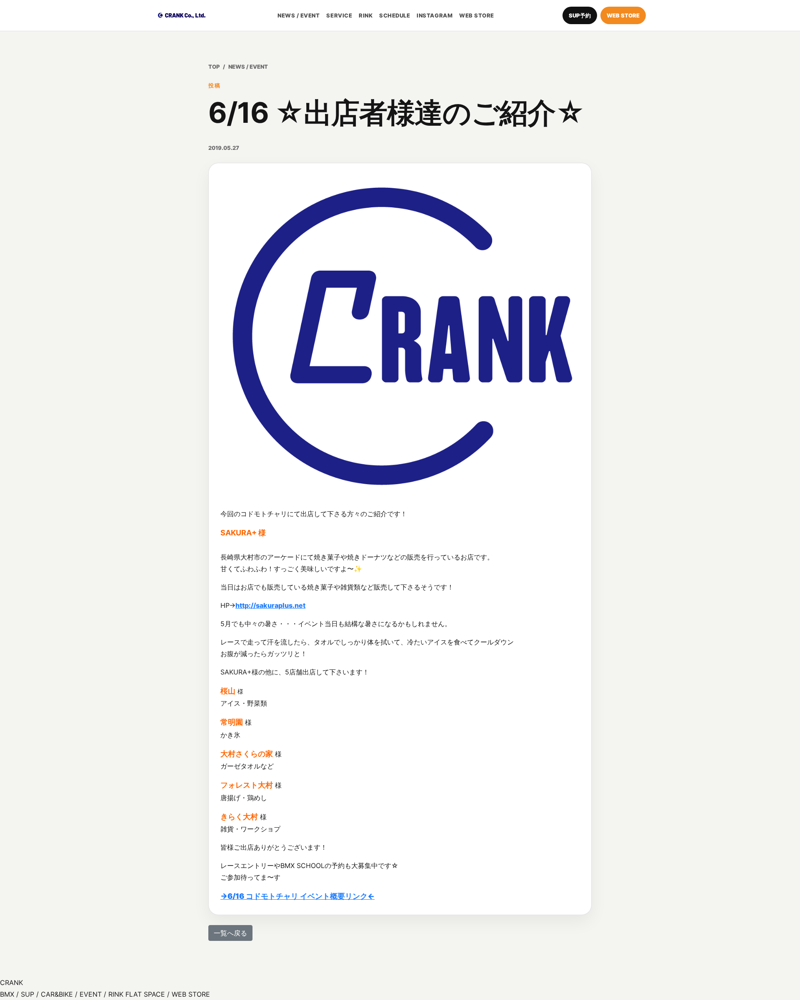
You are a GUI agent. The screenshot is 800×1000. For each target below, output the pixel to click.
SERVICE (339, 15)
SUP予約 (580, 15)
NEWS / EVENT (299, 15)
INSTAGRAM (434, 15)
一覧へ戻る (230, 933)
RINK (365, 15)
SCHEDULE (394, 15)
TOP (214, 66)
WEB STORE (476, 15)
